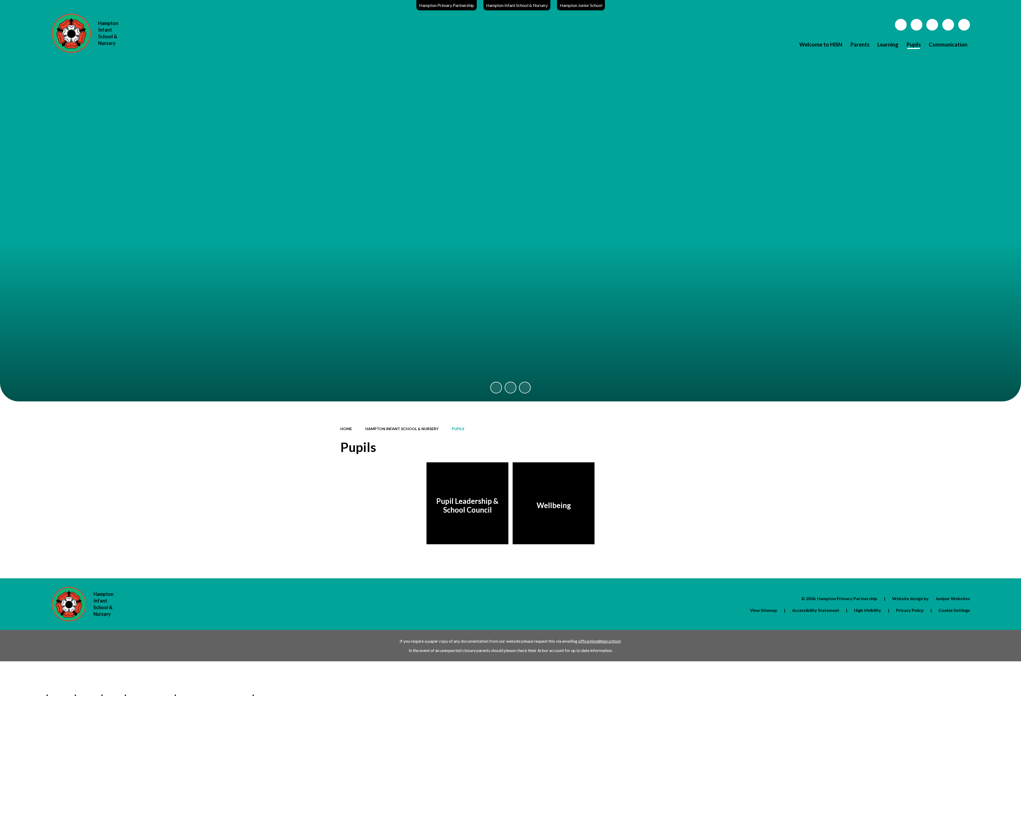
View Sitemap (763, 610)
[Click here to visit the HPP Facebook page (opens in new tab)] (916, 25)
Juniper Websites (952, 598)
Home (346, 428)
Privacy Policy (910, 610)
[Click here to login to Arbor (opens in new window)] (901, 25)
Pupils (458, 428)
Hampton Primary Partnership (446, 5)
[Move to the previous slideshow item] (496, 387)
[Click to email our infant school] (932, 25)
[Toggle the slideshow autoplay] (510, 387)
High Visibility (867, 610)
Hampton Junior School (581, 5)
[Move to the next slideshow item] (525, 387)
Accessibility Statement (815, 610)
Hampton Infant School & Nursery (517, 5)
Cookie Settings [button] (954, 610)
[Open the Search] (964, 25)
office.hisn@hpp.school (599, 640)
